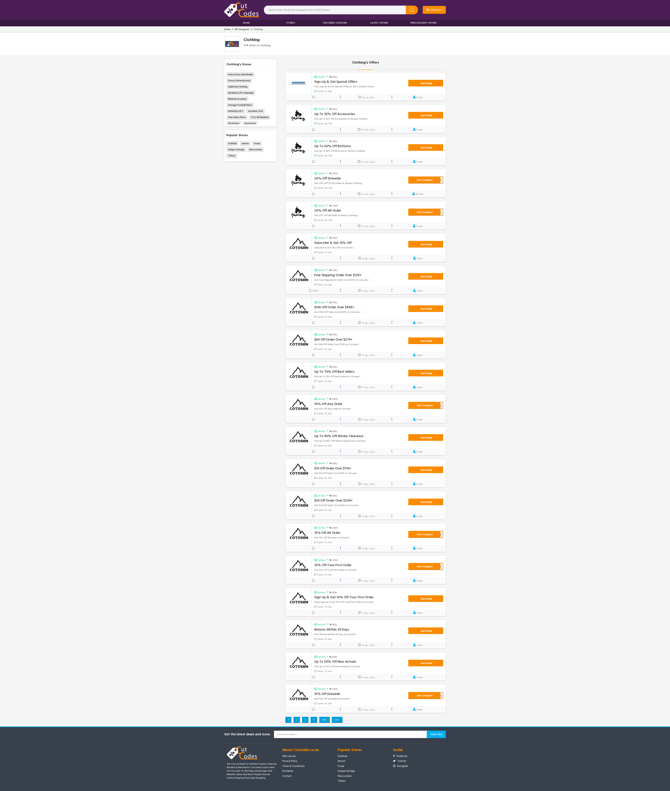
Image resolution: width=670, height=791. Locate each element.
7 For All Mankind (260, 117)
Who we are (289, 756)
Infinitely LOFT (235, 111)
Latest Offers (379, 23)
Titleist (232, 156)
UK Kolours (233, 123)
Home (246, 23)
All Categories (242, 29)
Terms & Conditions (293, 766)
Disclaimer (287, 771)
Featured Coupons (335, 23)
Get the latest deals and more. (247, 734)
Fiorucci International (239, 81)
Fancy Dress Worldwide (240, 74)
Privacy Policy (289, 761)
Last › (337, 720)
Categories (435, 10)
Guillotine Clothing (237, 87)
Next (324, 720)
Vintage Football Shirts (240, 105)
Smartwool (250, 123)
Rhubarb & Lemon (237, 99)
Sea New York (255, 111)
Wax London (255, 150)
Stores (290, 23)
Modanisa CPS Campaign (241, 93)
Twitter (401, 761)
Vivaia (257, 143)
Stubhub (232, 143)
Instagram (402, 766)
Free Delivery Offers (424, 23)
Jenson (245, 143)
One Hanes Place (237, 117)
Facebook (401, 756)
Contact (287, 776)
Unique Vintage (236, 150)
